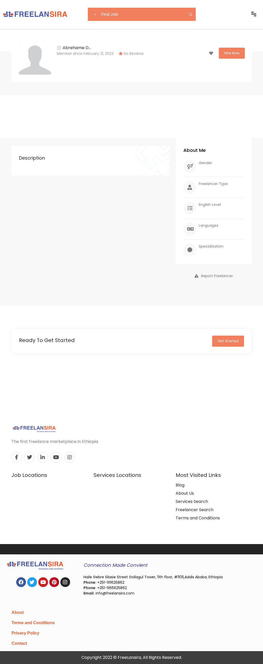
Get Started (228, 341)
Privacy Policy (25, 633)
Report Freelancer (217, 275)
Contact (19, 643)
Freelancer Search (194, 510)
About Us (185, 493)
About (18, 612)
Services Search (192, 501)
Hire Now (231, 53)
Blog (180, 485)
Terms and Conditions (198, 518)
